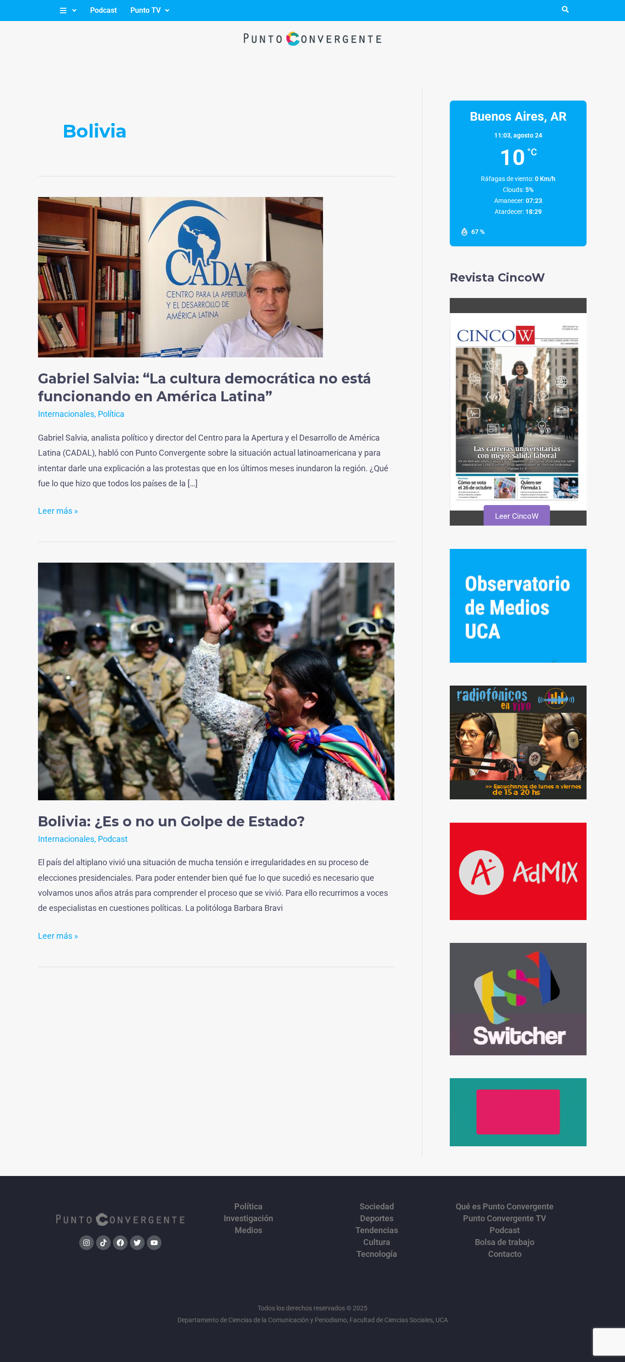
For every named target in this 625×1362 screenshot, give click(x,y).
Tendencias (377, 1230)
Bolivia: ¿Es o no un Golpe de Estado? (171, 821)
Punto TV (145, 10)
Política (111, 414)
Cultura (376, 1242)
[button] (67, 10)
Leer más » (58, 509)
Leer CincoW (517, 516)
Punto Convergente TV (504, 1218)
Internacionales (66, 414)
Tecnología (376, 1254)
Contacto (505, 1254)
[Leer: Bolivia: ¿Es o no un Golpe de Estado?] (216, 681)
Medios (248, 1230)
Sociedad (377, 1206)
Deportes (376, 1218)
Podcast (103, 10)
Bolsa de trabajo (504, 1242)
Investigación (248, 1218)
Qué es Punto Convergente (505, 1206)
